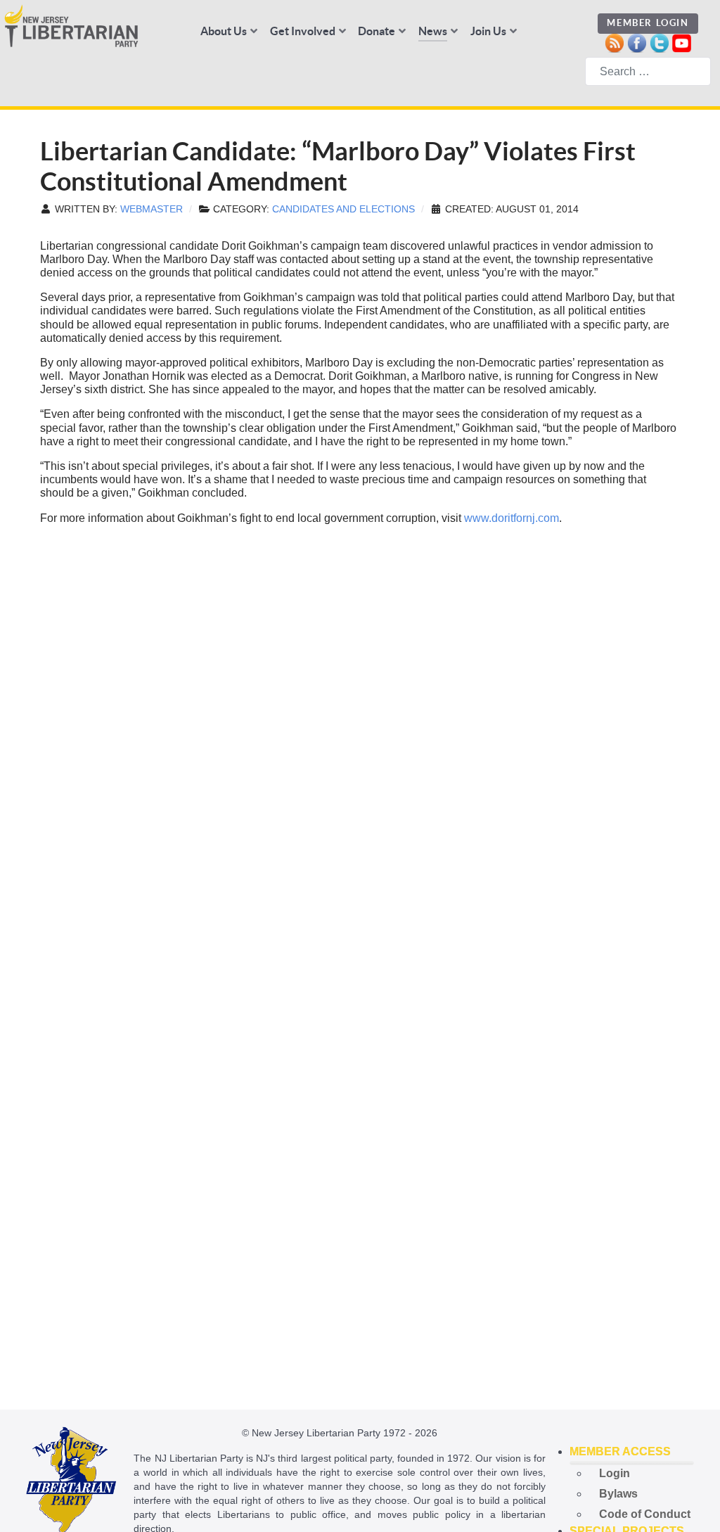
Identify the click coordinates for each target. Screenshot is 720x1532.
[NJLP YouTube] (681, 41)
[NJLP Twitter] (659, 41)
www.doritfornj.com (511, 518)
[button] (632, 1452)
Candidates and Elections (343, 209)
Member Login (647, 23)
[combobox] (648, 71)
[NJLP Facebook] (636, 41)
